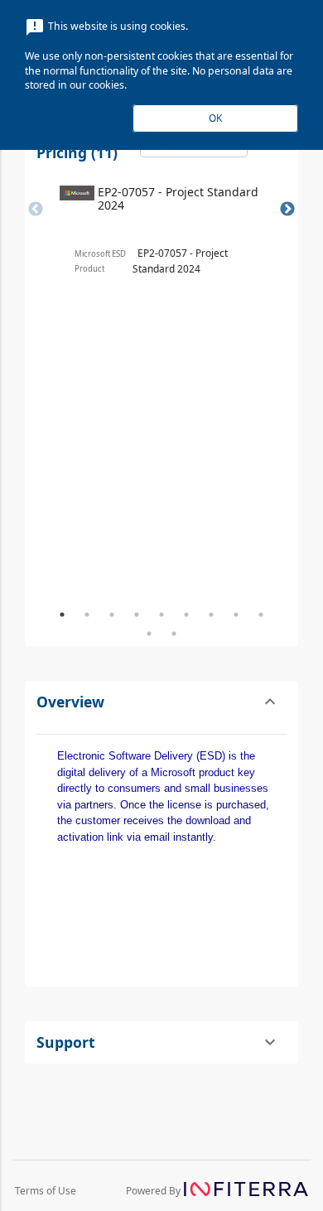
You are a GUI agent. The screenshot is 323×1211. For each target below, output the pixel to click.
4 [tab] (136, 614)
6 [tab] (186, 614)
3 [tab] (112, 614)
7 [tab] (211, 614)
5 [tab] (161, 614)
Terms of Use (45, 1190)
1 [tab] (62, 614)
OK (215, 117)
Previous (35, 209)
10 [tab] (149, 633)
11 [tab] (174, 633)
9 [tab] (261, 614)
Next (287, 209)
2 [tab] (87, 614)
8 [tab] (236, 614)
